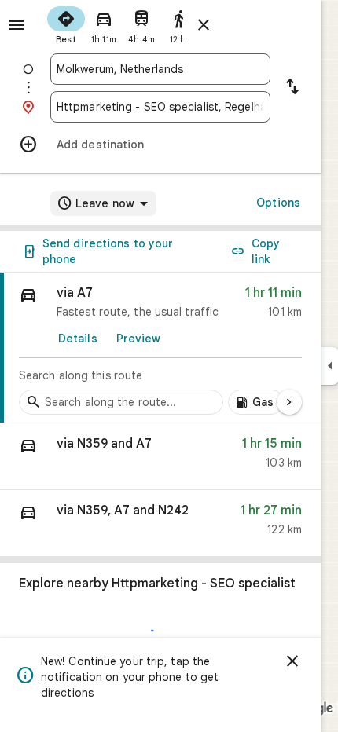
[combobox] (160, 69)
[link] (160, 348)
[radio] (66, 23)
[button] (160, 456)
